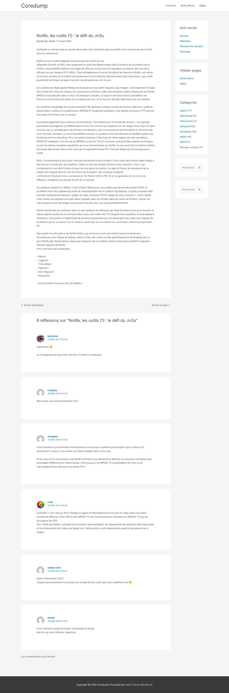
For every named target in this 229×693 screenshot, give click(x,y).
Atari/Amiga (186, 115)
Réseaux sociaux (189, 147)
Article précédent (32, 305)
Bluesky (184, 35)
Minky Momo (188, 5)
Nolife (52, 41)
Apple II (184, 110)
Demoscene (186, 121)
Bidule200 (53, 336)
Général (184, 126)
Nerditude (42, 41)
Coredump (34, 5)
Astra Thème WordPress (139, 684)
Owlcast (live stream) (191, 46)
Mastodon (185, 41)
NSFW (183, 142)
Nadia (202, 5)
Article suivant (161, 305)
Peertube (171, 5)
